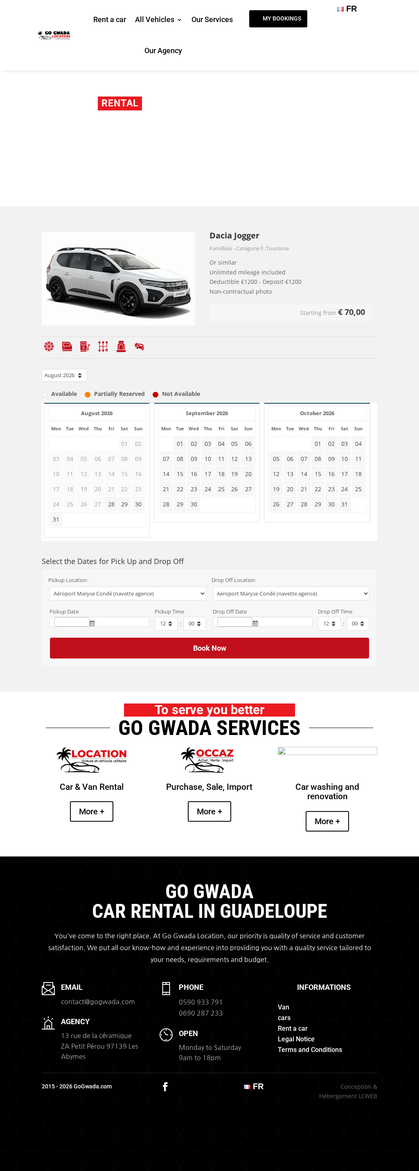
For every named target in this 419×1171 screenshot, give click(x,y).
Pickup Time (169, 611)
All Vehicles (154, 19)
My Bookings (282, 18)
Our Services (212, 19)
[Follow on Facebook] (165, 1087)
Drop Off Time (335, 611)
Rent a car (109, 19)
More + (91, 811)
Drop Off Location (233, 580)
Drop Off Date (230, 611)
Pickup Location (67, 580)
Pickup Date (64, 611)
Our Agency (163, 50)
